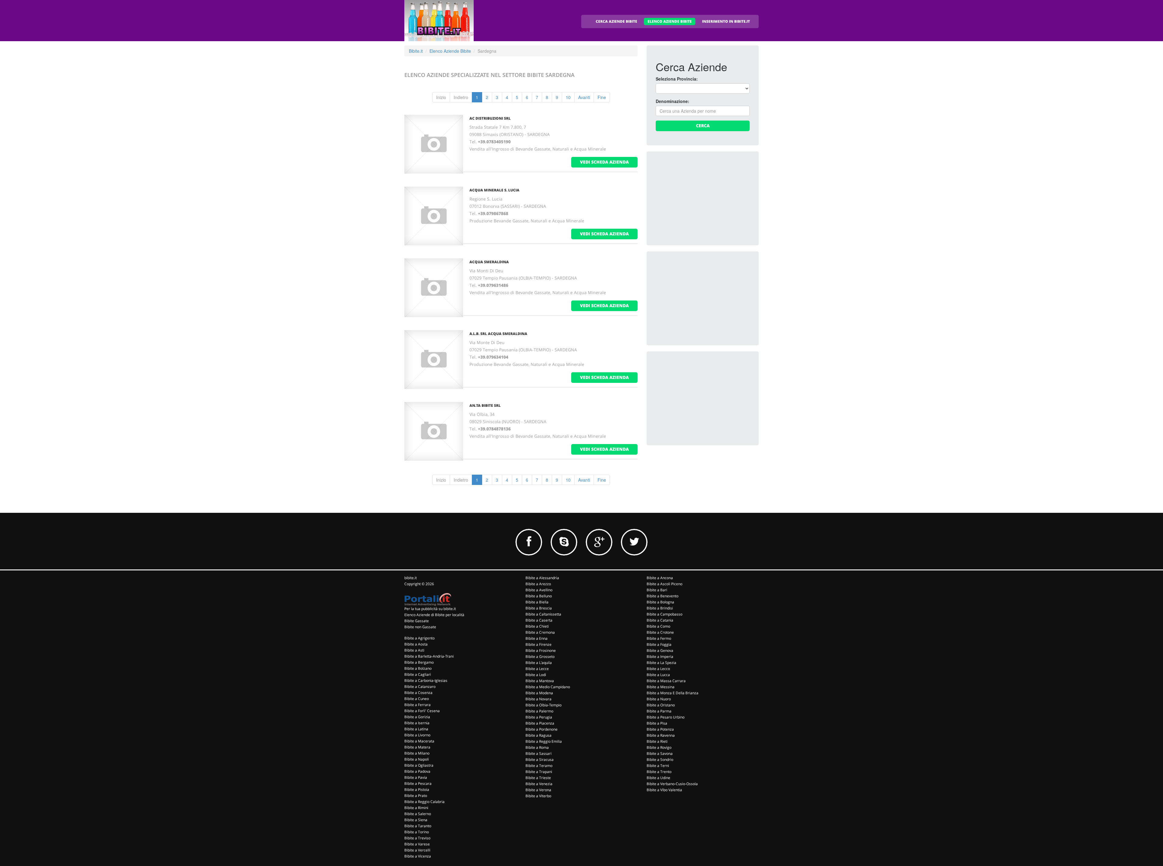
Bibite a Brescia (538, 608)
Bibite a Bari (657, 589)
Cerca (703, 125)
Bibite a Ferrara (417, 704)
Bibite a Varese (417, 844)
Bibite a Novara (538, 699)
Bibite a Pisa (657, 723)
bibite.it (410, 577)
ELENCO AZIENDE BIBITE (670, 21)
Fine (602, 97)
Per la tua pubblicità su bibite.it (430, 608)
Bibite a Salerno (417, 813)
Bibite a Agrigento (419, 638)
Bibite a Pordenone (541, 729)
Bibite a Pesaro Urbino (665, 717)
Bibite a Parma (659, 711)
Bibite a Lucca (658, 674)
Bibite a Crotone (660, 632)
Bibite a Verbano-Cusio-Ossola (672, 783)
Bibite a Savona (660, 753)
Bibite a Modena (539, 692)
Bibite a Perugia (538, 717)
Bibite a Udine (658, 777)
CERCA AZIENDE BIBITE (616, 21)
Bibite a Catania (660, 620)
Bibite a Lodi (535, 674)
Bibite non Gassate (420, 626)
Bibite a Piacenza (539, 723)
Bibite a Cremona (540, 632)
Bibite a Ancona (660, 577)
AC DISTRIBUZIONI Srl (490, 118)
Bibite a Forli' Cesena (422, 710)
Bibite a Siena (415, 819)
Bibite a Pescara (418, 783)
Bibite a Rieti (657, 741)
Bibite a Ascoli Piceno (664, 583)
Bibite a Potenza (660, 729)
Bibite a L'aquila (538, 662)
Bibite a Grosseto (540, 656)
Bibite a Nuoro (659, 699)
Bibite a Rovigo (659, 747)
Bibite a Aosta (416, 644)
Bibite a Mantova (539, 680)
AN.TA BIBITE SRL (485, 405)
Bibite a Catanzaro (420, 686)
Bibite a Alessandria (542, 577)
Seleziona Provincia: (677, 79)
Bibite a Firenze (538, 644)
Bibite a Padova (417, 771)
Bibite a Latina (416, 729)
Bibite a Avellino (538, 589)
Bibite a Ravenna (661, 735)
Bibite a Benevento (662, 596)
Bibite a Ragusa (538, 735)
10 (568, 97)
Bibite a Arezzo (538, 583)
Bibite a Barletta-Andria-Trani (429, 656)
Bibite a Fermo (659, 638)
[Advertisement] (701, 198)
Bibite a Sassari (538, 753)
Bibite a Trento (659, 771)
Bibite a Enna (536, 638)
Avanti (584, 97)
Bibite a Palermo (539, 711)
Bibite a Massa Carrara (666, 680)
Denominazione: (672, 101)
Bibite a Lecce (537, 668)
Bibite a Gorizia (417, 716)
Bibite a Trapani (538, 771)
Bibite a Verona (538, 789)
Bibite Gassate (416, 620)
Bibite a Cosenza (418, 692)
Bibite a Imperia (660, 656)
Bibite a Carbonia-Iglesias (425, 680)
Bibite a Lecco (658, 668)
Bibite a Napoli (416, 759)
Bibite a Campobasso (664, 614)
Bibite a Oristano (661, 705)
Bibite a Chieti (537, 626)
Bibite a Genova (660, 650)
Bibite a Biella (536, 602)
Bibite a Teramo (538, 765)
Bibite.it (416, 51)
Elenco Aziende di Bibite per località (434, 614)
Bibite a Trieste (538, 777)
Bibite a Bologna (660, 602)
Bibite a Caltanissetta (543, 614)
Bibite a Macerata (419, 741)
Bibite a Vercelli (417, 850)
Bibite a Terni (658, 765)
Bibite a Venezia (538, 783)
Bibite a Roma (537, 747)
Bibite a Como (658, 626)
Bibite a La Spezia (661, 662)
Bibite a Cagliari (417, 674)
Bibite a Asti (414, 650)
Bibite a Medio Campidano (547, 686)
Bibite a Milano (416, 753)
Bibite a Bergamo (419, 662)
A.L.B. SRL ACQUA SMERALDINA (498, 333)
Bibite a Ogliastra (418, 765)
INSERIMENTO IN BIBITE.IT (726, 21)
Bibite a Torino (416, 831)
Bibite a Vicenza (417, 856)
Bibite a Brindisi (660, 608)
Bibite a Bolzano (418, 668)
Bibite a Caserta (538, 620)
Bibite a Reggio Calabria (424, 801)
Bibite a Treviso (417, 838)
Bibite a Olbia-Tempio (543, 705)
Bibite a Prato (415, 795)
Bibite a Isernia (416, 722)
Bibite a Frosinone (540, 650)
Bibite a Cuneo (416, 698)
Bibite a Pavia (415, 777)
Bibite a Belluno (538, 596)
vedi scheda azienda (604, 162)
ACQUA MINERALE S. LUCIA (494, 190)
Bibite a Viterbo (538, 795)
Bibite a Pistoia (416, 789)
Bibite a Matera (417, 747)
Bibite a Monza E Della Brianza (672, 692)
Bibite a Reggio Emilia (543, 741)
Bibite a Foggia (659, 644)
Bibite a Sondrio (660, 759)
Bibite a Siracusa (539, 759)
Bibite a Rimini (416, 807)
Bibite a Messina (660, 686)
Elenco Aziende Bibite (450, 51)
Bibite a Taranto (417, 825)
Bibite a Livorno (417, 735)
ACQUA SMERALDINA (489, 261)
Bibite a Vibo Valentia (664, 789)
